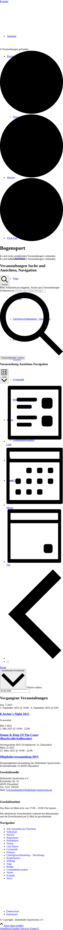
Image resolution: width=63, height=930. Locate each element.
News (9, 878)
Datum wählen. (34, 687)
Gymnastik (12, 849)
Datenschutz (12, 911)
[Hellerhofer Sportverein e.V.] (17, 13)
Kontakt (4, 1)
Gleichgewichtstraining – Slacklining (25, 855)
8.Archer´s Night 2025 (14, 714)
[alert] (31, 256)
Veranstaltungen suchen (12, 358)
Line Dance (12, 846)
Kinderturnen (13, 858)
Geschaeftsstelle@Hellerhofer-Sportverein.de (29, 790)
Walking (10, 861)
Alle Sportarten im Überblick (21, 829)
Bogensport (12, 837)
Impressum (12, 914)
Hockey (10, 834)
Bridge (9, 866)
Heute (3, 667)
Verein (9, 872)
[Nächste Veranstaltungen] (7, 661)
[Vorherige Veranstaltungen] (34, 658)
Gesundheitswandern (17, 869)
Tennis (9, 843)
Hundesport (12, 840)
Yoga (9, 863)
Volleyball (11, 831)
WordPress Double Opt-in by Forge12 (19, 928)
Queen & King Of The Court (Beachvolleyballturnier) (19, 736)
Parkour (10, 852)
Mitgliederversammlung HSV (19, 756)
